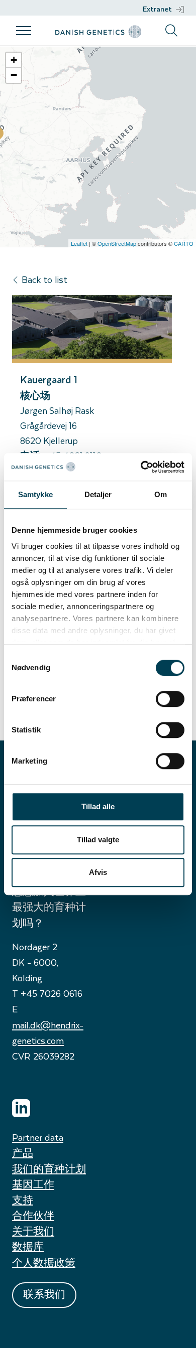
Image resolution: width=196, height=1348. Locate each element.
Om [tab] (160, 494)
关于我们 (33, 1231)
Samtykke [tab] (35, 494)
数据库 (28, 1246)
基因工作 (33, 1184)
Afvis (98, 872)
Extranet (157, 9)
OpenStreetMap (116, 243)
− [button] (14, 75)
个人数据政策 (43, 1262)
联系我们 (44, 1294)
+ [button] (14, 60)
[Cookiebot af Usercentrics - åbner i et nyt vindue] (140, 467)
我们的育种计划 (49, 1168)
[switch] (170, 699)
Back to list (44, 279)
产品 (22, 1152)
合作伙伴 (33, 1215)
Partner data (37, 1137)
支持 (22, 1199)
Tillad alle (98, 806)
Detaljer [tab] (98, 494)
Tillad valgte (98, 839)
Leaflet (79, 243)
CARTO (183, 243)
